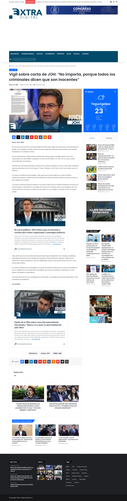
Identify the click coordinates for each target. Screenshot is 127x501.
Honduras (33, 353)
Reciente (109, 138)
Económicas (49, 54)
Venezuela (68, 482)
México (68, 479)
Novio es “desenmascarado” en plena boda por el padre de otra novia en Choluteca (106, 158)
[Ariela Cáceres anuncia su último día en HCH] (91, 169)
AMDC (67, 466)
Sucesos (85, 54)
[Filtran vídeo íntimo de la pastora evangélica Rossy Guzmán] (91, 177)
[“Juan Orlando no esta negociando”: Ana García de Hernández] (68, 430)
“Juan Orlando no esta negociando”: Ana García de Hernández (68, 439)
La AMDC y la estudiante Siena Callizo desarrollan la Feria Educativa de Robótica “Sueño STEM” (108, 279)
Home (12, 66)
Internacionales (28, 54)
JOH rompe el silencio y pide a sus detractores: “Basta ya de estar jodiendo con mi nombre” (22, 440)
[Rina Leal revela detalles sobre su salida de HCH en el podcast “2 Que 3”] (91, 147)
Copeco (68, 469)
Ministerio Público (77, 476)
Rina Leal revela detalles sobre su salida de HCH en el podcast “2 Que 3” (106, 147)
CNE (73, 466)
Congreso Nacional (82, 466)
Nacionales (14, 54)
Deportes (60, 54)
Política (40, 54)
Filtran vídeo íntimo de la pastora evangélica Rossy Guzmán (106, 177)
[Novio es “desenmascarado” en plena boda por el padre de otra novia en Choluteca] (91, 156)
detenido (75, 469)
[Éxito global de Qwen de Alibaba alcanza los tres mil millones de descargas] (93, 268)
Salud (69, 54)
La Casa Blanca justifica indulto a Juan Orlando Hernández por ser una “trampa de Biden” (43, 440)
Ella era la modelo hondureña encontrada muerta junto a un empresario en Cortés (106, 187)
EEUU (67, 473)
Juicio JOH (18, 66)
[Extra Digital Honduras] (26, 13)
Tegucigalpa (82, 479)
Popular (91, 138)
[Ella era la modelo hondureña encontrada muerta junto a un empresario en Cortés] (91, 186)
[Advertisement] (63, 37)
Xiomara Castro (70, 485)
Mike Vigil (57, 353)
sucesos (74, 479)
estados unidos (75, 473)
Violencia (76, 482)
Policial (77, 54)
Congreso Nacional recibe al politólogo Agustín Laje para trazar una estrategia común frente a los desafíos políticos (69, 2)
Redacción (13, 84)
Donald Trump (83, 469)
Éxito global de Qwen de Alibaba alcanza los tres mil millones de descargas (93, 278)
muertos (86, 476)
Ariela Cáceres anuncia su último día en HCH (106, 168)
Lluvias (68, 476)
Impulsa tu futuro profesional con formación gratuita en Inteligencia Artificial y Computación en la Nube (93, 249)
